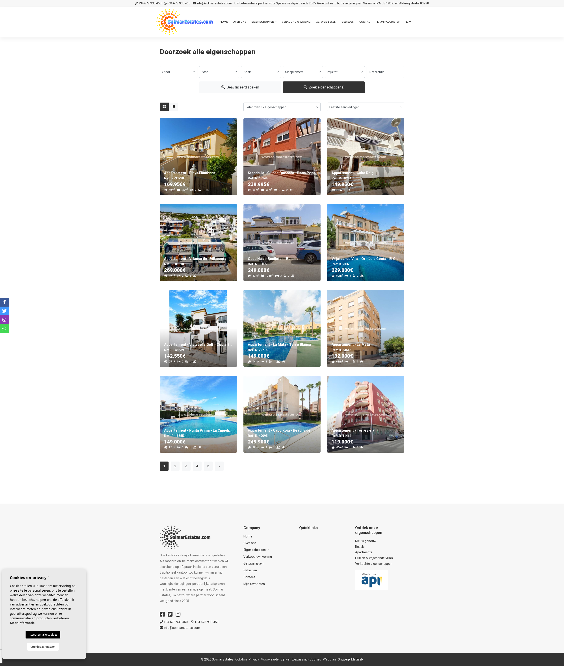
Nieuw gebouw (365, 541)
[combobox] (178, 72)
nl (407, 21)
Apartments (363, 552)
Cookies (315, 659)
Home (224, 21)
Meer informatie (22, 623)
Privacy (254, 659)
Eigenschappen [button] (263, 21)
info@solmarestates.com (214, 3)
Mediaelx (357, 659)
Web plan (329, 659)
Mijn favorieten (388, 21)
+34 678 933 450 (149, 3)
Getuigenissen (326, 21)
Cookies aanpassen (43, 647)
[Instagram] (178, 614)
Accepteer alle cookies (43, 635)
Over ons (239, 21)
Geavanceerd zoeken (242, 87)
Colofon (241, 659)
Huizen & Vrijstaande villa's (374, 558)
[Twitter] (170, 614)
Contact (365, 21)
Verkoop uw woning (296, 21)
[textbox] (178, 72)
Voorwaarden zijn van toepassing (284, 659)
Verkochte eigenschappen (373, 564)
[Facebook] (162, 614)
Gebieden (347, 21)
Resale (360, 547)
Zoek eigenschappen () (326, 87)
